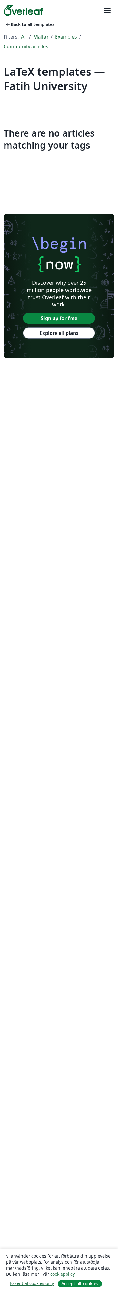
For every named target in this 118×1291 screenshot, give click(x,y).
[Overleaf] (23, 10)
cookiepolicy (62, 1274)
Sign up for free (59, 318)
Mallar (40, 36)
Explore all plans (59, 333)
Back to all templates (29, 24)
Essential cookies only (32, 1283)
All (24, 36)
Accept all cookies (79, 1283)
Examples (66, 36)
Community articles (26, 46)
